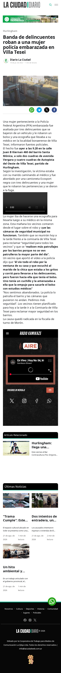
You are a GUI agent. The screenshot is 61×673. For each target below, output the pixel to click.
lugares (26, 612)
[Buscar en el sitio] (50, 4)
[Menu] (56, 5)
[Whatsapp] (31, 110)
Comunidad (53, 608)
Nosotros (9, 608)
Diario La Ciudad (20, 59)
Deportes (30, 608)
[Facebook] (54, 110)
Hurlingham (10, 31)
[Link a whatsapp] (52, 600)
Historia (40, 608)
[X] (46, 110)
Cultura (19, 608)
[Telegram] (39, 110)
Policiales (37, 612)
